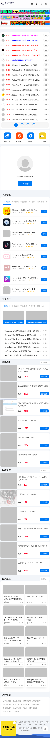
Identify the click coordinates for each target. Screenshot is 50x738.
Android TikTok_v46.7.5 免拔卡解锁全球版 (28, 244)
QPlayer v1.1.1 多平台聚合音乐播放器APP (28, 221)
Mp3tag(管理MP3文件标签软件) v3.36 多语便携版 (26, 80)
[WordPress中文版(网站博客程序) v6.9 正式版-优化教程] (8, 373)
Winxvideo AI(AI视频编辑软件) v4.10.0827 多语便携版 (26, 90)
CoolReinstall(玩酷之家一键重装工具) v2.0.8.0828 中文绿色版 (23, 355)
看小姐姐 (19, 141)
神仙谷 (25, 708)
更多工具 (7, 141)
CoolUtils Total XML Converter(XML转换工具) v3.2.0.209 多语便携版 (26, 104)
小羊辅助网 (7, 701)
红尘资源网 (27, 701)
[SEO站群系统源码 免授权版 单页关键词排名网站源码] (8, 407)
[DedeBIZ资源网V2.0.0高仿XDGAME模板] (8, 390)
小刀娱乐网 (17, 701)
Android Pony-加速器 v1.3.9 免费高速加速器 (26, 35)
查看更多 (44, 362)
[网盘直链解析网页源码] (8, 441)
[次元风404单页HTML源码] (8, 424)
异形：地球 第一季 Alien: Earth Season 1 (33, 528)
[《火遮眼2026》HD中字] (8, 498)
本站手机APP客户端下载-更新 (22, 60)
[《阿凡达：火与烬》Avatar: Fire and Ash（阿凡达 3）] (8, 481)
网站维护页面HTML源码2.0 (28, 454)
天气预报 (42, 141)
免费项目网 (7, 711)
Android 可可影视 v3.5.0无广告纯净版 (26, 55)
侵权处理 (21, 728)
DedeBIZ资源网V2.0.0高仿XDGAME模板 (33, 386)
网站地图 (29, 728)
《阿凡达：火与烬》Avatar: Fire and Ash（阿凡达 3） (33, 478)
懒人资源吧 (33, 708)
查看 (46, 35)
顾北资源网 (36, 701)
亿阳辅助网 (7, 704)
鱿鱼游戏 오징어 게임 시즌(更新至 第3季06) (33, 546)
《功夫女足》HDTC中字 (26, 511)
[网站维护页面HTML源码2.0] (8, 458)
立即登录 (25, 183)
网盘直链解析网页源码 (26, 437)
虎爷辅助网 (7, 708)
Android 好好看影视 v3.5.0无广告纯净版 (26, 45)
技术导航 (16, 704)
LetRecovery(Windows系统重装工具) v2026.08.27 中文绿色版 (26, 119)
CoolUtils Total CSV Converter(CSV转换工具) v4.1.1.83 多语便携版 (26, 100)
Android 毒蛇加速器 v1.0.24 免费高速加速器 (26, 40)
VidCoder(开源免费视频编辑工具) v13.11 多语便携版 (26, 70)
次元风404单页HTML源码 (27, 420)
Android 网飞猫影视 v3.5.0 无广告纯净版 (26, 50)
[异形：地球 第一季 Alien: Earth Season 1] (8, 532)
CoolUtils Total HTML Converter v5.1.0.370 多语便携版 (26, 109)
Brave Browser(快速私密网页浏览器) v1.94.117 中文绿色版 (26, 114)
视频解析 (31, 141)
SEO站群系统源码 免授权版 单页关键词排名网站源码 (33, 404)
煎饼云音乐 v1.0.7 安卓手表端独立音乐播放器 (29, 232)
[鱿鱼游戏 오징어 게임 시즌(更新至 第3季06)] (8, 550)
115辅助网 (16, 711)
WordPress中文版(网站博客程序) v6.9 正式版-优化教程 (33, 370)
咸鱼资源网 (25, 704)
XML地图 (36, 728)
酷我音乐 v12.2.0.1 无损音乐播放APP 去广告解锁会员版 (26, 95)
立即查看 (44, 377)
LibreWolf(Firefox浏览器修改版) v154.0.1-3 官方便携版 (26, 75)
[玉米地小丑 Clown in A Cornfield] (8, 567)
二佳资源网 (35, 704)
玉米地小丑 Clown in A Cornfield (30, 563)
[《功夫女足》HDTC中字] (8, 515)
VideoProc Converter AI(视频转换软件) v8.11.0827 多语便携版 (26, 85)
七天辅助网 (17, 708)
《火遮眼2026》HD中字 (27, 494)
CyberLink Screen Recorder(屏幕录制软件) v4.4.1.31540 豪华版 (26, 65)
